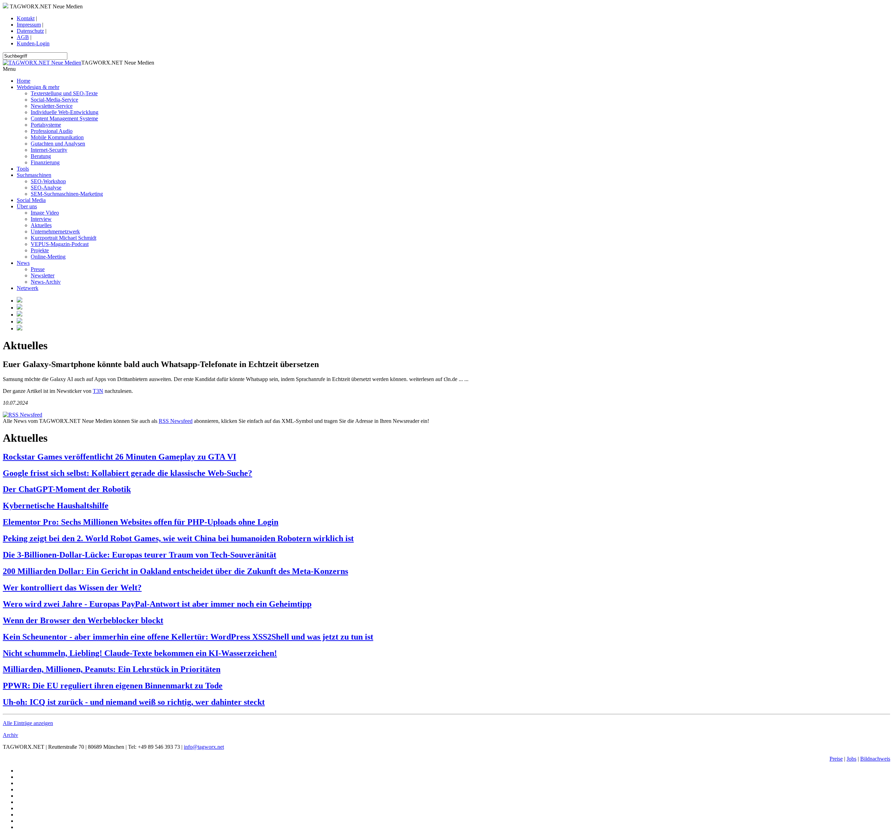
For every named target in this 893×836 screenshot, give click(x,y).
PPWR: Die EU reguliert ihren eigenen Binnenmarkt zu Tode (113, 685)
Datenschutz (30, 31)
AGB (23, 37)
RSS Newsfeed (176, 421)
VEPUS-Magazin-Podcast (60, 244)
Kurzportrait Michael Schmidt (63, 238)
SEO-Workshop (48, 181)
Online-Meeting (48, 257)
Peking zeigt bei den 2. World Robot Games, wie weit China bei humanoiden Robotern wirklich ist (178, 538)
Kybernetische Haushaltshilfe (55, 505)
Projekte (40, 250)
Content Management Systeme (64, 118)
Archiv (10, 735)
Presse (38, 269)
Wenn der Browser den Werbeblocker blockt (83, 620)
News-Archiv (46, 282)
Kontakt (26, 18)
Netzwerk (27, 288)
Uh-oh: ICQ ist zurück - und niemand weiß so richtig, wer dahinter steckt (134, 702)
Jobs (851, 759)
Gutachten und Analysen (58, 144)
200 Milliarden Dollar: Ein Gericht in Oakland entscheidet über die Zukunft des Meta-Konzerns (175, 571)
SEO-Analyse (46, 188)
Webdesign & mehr (38, 87)
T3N (98, 391)
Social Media (31, 200)
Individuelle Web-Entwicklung (64, 112)
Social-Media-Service (54, 100)
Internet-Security (49, 150)
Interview (41, 219)
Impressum (29, 25)
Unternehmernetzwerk (55, 231)
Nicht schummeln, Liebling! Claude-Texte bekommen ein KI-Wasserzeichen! (140, 653)
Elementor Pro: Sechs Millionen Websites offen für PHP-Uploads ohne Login (140, 522)
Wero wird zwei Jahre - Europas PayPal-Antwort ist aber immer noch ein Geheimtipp (157, 604)
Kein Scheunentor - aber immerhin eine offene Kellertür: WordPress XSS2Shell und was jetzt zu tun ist (188, 636)
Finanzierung (45, 162)
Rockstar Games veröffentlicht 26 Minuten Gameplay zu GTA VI (119, 456)
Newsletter (42, 275)
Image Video (45, 213)
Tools (23, 169)
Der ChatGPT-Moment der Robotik (67, 489)
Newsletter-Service (52, 106)
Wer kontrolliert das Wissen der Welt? (72, 587)
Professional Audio (52, 131)
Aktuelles (41, 225)
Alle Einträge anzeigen (28, 723)
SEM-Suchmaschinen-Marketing (67, 194)
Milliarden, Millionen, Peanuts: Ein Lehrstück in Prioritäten (111, 669)
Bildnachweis (875, 759)
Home (23, 81)
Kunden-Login (33, 43)
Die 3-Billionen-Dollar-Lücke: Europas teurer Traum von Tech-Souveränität (139, 554)
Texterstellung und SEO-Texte (64, 93)
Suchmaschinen (34, 175)
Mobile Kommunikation (57, 137)
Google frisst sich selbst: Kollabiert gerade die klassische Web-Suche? (127, 473)
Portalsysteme (46, 125)
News (23, 263)
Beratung (41, 156)
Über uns (27, 206)
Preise (836, 759)
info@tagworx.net (204, 747)
